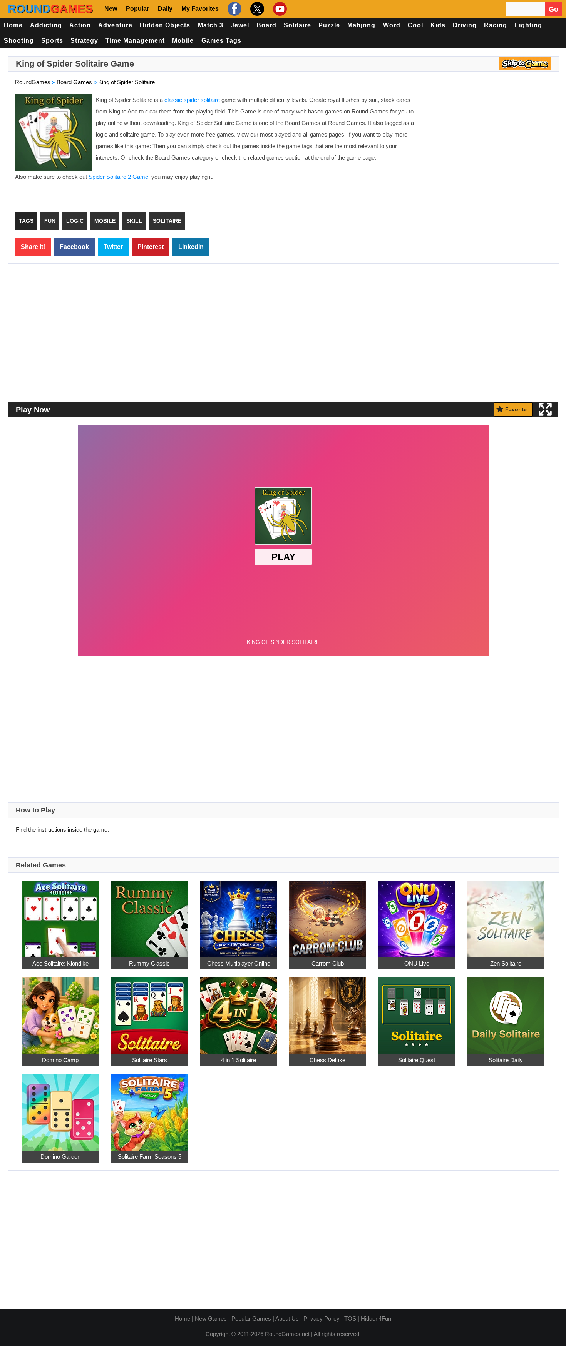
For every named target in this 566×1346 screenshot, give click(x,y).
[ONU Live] (416, 914)
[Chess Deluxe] (327, 1011)
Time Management (135, 40)
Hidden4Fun (376, 1318)
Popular (137, 8)
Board (266, 25)
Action (80, 25)
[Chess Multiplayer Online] (238, 914)
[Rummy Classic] (149, 914)
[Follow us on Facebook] (233, 9)
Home (13, 25)
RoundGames (32, 82)
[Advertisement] (487, 150)
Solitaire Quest (416, 1060)
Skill (134, 221)
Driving (465, 25)
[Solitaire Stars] (149, 1011)
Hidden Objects (165, 25)
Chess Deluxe (327, 1060)
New (110, 8)
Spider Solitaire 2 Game (118, 176)
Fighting (528, 25)
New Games (211, 1318)
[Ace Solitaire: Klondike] (60, 914)
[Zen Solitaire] (505, 914)
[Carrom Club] (327, 914)
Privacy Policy (321, 1318)
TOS (350, 1318)
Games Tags (221, 40)
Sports (52, 40)
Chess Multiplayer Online (238, 963)
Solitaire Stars (149, 1060)
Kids (437, 25)
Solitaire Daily (506, 1060)
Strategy (84, 40)
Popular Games (251, 1318)
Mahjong (361, 25)
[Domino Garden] (60, 1107)
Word (391, 25)
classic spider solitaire (192, 100)
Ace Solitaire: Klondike (60, 963)
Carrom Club (327, 963)
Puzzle (329, 25)
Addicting (46, 25)
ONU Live (416, 963)
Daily (165, 8)
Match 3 (210, 25)
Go (553, 9)
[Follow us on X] (256, 9)
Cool (415, 25)
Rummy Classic (149, 963)
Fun (49, 221)
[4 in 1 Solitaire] (238, 1011)
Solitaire (297, 25)
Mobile (183, 40)
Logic (75, 221)
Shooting (19, 40)
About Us (287, 1318)
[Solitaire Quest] (416, 1011)
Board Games (74, 82)
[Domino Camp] (60, 1011)
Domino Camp (60, 1060)
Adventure (115, 25)
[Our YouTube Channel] (279, 9)
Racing (495, 25)
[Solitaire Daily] (505, 1011)
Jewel (240, 25)
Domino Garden (60, 1156)
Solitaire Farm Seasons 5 (149, 1156)
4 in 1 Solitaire (238, 1060)
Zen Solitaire (505, 963)
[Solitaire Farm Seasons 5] (149, 1107)
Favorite (516, 409)
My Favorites (200, 8)
